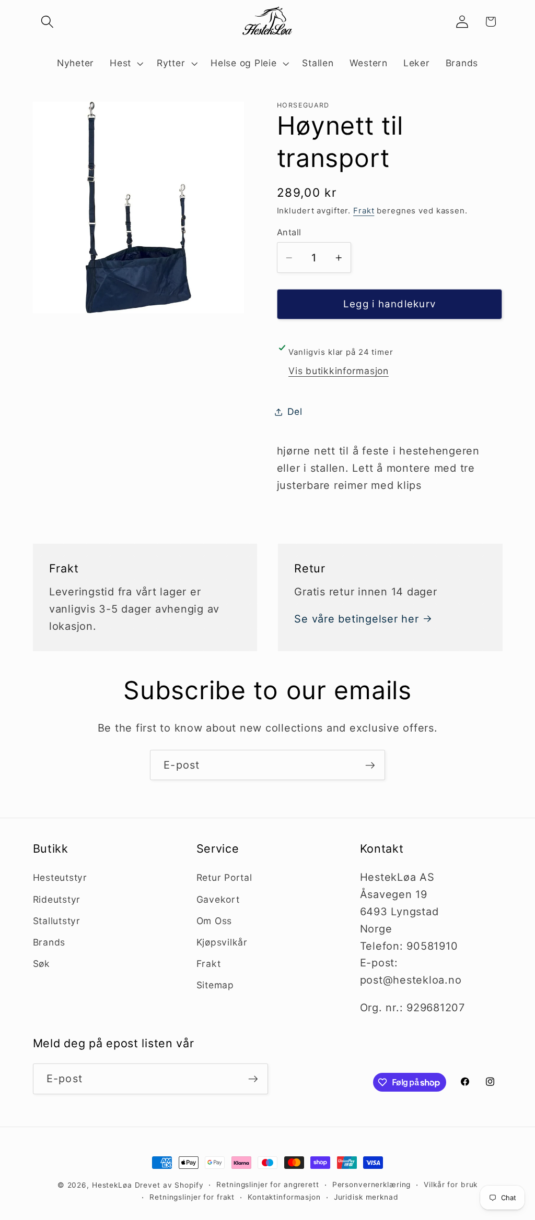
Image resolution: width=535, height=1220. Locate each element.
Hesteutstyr (60, 877)
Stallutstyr (56, 920)
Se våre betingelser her (356, 619)
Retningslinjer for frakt (192, 1197)
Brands (49, 942)
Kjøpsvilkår (222, 942)
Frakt (363, 211)
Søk (41, 963)
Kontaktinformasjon (284, 1197)
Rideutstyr (57, 899)
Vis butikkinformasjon (338, 370)
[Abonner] (370, 765)
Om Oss (214, 920)
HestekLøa (112, 1185)
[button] (47, 21)
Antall (289, 232)
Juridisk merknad (366, 1197)
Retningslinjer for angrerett (267, 1184)
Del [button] (295, 411)
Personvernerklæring (371, 1184)
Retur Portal (224, 877)
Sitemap (215, 984)
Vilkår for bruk (451, 1184)
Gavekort (218, 899)
